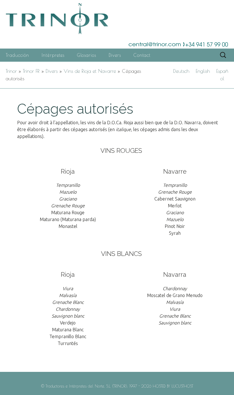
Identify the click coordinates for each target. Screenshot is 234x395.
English (203, 71)
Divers (115, 55)
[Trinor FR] (117, 24)
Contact (142, 55)
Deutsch (181, 71)
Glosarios (86, 55)
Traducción (17, 55)
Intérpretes (53, 55)
